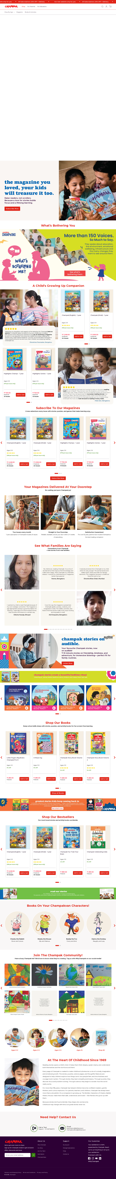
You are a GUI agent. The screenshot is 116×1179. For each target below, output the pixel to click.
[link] (58, 255)
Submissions (41, 1154)
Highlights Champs (14, 374)
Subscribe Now (12, 209)
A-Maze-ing (38, 758)
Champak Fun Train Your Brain (69, 853)
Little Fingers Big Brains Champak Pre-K (15, 759)
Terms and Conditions (29, 1172)
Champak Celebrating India (97, 852)
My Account (66, 1144)
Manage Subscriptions (69, 1148)
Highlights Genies (42, 374)
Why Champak (42, 1144)
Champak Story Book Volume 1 (71, 759)
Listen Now (67, 663)
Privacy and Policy (42, 1172)
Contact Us (66, 1154)
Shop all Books (58, 793)
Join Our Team (41, 1151)
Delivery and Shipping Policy (13, 1172)
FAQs (64, 1151)
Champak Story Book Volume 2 (98, 759)
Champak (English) (71, 315)
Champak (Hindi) (99, 315)
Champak (13, 1174)
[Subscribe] (33, 1155)
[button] (101, 7)
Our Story (40, 1148)
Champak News (42, 1157)
